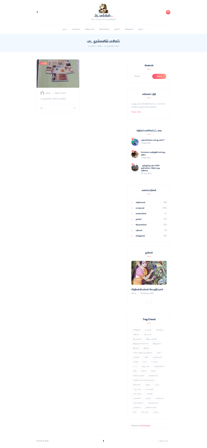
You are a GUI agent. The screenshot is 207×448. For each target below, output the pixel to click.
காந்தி (146, 357)
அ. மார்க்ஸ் (103, 15)
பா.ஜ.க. (157, 385)
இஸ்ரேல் (146, 348)
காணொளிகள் (141, 213)
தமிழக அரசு (146, 366)
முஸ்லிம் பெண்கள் (151, 407)
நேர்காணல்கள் (104, 29)
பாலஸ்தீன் (149, 394)
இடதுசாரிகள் (137, 339)
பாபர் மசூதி (149, 389)
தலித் (135, 371)
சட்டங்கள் (154, 362)
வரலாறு (155, 412)
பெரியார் (148, 398)
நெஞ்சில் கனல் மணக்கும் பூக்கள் (143, 380)
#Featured (136, 330)
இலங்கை (136, 348)
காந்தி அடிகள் (157, 357)
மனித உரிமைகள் (153, 403)
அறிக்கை (136, 334)
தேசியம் (144, 371)
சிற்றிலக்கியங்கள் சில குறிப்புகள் (147, 289)
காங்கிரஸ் (136, 357)
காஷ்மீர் (135, 362)
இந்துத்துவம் (157, 343)
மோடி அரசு (144, 412)
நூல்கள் (117, 29)
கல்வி (159, 353)
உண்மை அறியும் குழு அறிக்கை (142, 353)
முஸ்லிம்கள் (137, 407)
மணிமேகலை (160, 398)
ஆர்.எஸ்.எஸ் (148, 334)
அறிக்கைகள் (89, 29)
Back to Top (164, 441)
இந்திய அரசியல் (151, 339)
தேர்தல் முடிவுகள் (138, 375)
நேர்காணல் (136, 385)
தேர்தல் (153, 371)
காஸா (145, 362)
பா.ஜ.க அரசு (137, 389)
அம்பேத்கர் (159, 330)
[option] (149, 278)
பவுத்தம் (147, 385)
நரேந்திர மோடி (153, 375)
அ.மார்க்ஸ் (148, 330)
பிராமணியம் (137, 398)
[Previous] (147, 302)
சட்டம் (135, 366)
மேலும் (140, 29)
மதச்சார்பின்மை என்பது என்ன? (152, 140)
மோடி (135, 412)
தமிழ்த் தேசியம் (159, 366)
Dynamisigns (145, 426)
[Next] (151, 302)
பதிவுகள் (139, 230)
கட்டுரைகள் (76, 29)
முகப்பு (65, 29)
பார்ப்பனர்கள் (137, 394)
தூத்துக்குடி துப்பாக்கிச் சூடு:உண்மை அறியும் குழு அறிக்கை (150, 168)
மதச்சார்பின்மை (138, 403)
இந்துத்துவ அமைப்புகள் (140, 343)
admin (48, 93)
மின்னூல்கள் (129, 29)
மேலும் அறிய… (136, 112)
